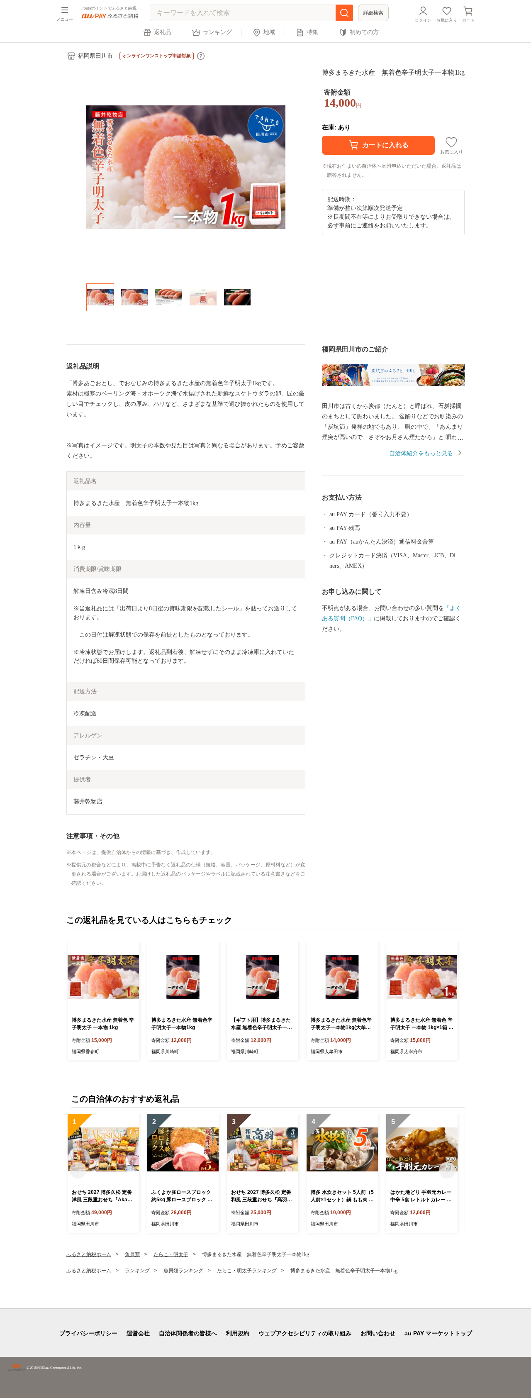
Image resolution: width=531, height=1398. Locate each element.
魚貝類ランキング (183, 1271)
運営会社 (138, 1333)
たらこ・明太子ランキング (247, 1271)
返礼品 (162, 32)
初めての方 (364, 32)
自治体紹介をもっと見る (421, 453)
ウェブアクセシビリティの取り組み (304, 1333)
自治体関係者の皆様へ (188, 1333)
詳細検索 (373, 13)
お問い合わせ (377, 1333)
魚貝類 (132, 1254)
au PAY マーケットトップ (438, 1333)
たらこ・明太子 (170, 1254)
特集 (312, 32)
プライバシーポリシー (88, 1333)
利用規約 (237, 1333)
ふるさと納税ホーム (88, 1254)
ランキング (217, 32)
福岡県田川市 (95, 56)
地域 (269, 32)
